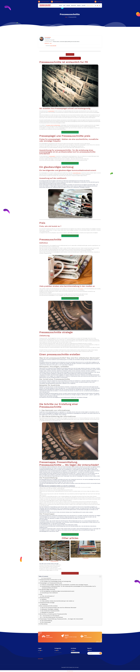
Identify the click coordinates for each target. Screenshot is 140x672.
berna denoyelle (53, 45)
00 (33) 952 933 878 (45, 1)
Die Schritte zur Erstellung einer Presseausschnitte (53, 614)
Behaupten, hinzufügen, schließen (50, 609)
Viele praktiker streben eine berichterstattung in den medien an (58, 601)
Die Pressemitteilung (47, 620)
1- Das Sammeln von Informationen (50, 615)
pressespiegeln (52, 156)
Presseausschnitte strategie (47, 602)
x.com (51, 43)
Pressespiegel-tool (54, 561)
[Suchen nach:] (94, 653)
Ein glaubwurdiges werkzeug (47, 589)
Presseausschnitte (44, 597)
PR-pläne (81, 288)
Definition (44, 599)
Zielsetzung (44, 604)
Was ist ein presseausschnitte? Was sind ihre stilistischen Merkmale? (59, 607)
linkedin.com (47, 43)
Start (66, 17)
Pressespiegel (85, 558)
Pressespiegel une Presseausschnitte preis (51, 583)
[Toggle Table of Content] (99, 577)
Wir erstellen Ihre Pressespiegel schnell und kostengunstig (56, 581)
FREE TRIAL (99, 1)
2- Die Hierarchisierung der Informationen (52, 617)
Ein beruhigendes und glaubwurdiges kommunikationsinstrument (58, 591)
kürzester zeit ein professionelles (53, 125)
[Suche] (101, 653)
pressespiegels (51, 111)
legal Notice (40, 658)
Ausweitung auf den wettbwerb (50, 592)
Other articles (43, 623)
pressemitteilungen (77, 172)
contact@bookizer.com (58, 1)
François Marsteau (48, 37)
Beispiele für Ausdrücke (48, 612)
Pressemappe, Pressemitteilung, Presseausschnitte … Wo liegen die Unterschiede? (61, 619)
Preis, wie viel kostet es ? (48, 596)
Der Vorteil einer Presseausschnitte (51, 610)
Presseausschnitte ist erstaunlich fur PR (50, 579)
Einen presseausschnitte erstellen (49, 606)
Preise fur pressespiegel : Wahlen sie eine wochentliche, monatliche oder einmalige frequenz (65, 584)
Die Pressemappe (46, 622)
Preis (41, 594)
